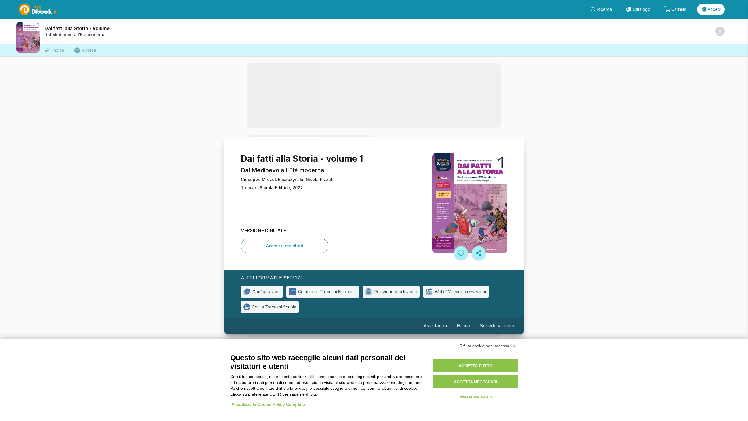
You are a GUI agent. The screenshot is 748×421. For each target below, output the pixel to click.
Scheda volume (497, 326)
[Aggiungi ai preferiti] (461, 253)
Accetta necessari (475, 381)
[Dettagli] (720, 31)
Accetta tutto (475, 365)
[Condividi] (479, 253)
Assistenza (435, 326)
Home (463, 326)
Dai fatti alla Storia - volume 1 (78, 28)
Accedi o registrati (284, 245)
